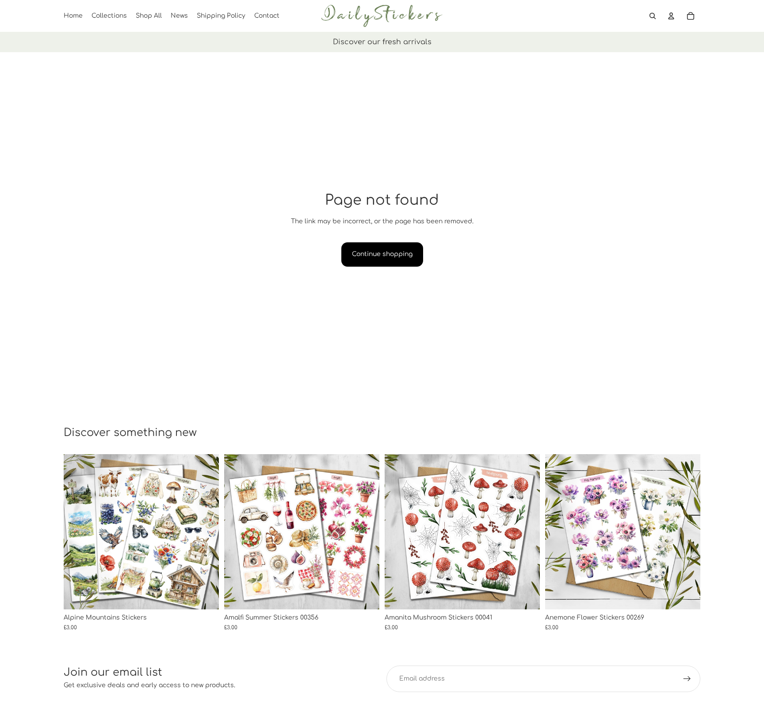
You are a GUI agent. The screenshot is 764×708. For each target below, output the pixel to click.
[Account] (671, 16)
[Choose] (205, 596)
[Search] (652, 16)
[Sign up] (687, 679)
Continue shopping (382, 254)
